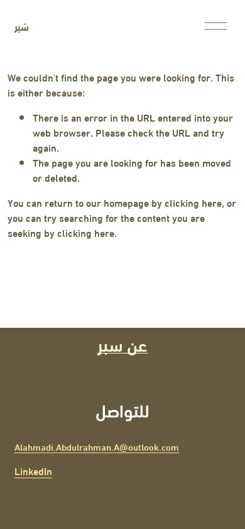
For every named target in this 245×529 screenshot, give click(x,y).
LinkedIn (33, 470)
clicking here (193, 202)
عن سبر (122, 343)
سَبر (21, 26)
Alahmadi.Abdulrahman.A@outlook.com (96, 446)
